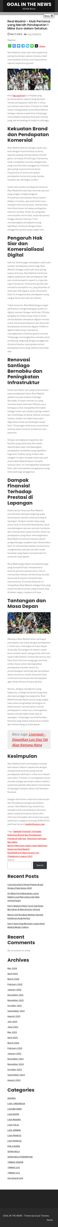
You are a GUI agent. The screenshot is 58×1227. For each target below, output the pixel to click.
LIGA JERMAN (14, 1130)
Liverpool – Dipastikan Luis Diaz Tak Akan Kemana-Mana (30, 739)
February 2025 (14, 1048)
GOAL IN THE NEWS (29, 4)
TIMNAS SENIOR (15, 1162)
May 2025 (12, 1032)
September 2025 (16, 1010)
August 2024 (13, 1080)
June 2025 (12, 1026)
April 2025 (12, 1037)
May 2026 (12, 968)
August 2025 (13, 1016)
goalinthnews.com (35, 824)
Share (42, 46)
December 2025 (15, 994)
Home (50, 1220)
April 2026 (12, 973)
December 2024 (15, 1058)
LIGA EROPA (13, 1114)
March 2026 (13, 978)
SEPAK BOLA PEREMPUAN (20, 1156)
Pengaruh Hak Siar (16, 838)
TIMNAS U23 (13, 1172)
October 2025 (14, 1005)
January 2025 (14, 1053)
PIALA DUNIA (13, 1146)
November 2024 (15, 1064)
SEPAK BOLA (13, 1151)
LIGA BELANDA (14, 1108)
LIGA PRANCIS (14, 1135)
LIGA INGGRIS (14, 1119)
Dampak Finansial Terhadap (27, 831)
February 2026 (14, 984)
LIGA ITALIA (13, 1124)
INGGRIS (11, 1098)
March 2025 (13, 1042)
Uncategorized (15, 1178)
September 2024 (16, 1074)
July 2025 (12, 1021)
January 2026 (14, 989)
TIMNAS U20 (13, 1167)
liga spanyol (19, 95)
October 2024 (14, 1069)
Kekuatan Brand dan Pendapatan (24, 834)
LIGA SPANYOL (34, 34)
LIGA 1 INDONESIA (16, 1103)
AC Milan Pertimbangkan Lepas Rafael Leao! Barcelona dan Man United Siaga (23, 897)
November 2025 (15, 1000)
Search (10, 859)
